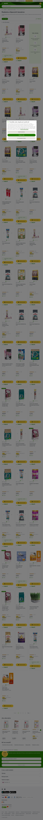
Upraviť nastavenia (21, 131)
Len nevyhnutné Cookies (21, 138)
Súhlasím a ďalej (21, 135)
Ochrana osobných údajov (24, 129)
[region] (21, 130)
